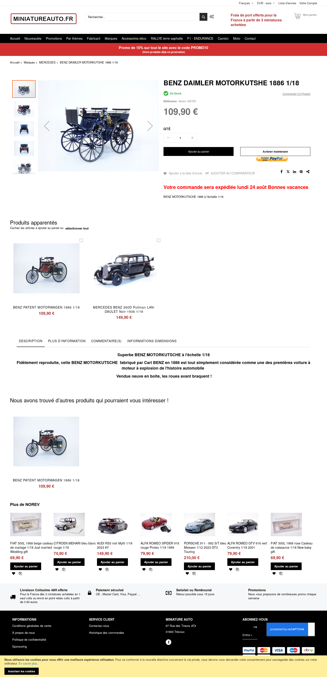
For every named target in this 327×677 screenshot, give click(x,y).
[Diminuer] (168, 137)
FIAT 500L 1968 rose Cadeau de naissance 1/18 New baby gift (292, 547)
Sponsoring (19, 646)
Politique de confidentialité (29, 640)
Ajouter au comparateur (233, 173)
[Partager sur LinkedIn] (295, 172)
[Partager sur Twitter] (288, 172)
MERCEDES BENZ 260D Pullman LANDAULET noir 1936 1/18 (124, 309)
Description (30, 341)
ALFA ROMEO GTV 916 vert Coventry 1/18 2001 (247, 545)
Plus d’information (67, 341)
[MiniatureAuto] (43, 19)
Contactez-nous (99, 626)
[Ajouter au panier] (36, 274)
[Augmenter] (192, 137)
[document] (163, 666)
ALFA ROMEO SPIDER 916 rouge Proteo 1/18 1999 (160, 545)
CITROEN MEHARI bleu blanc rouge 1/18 (75, 545)
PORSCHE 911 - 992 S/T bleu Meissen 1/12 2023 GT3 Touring (205, 547)
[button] (47, 126)
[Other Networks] (308, 172)
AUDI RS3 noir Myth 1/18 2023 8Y (114, 545)
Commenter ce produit (296, 94)
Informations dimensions (152, 341)
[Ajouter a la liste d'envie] (46, 274)
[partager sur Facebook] (281, 172)
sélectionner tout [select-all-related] (77, 228)
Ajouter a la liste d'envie (185, 173)
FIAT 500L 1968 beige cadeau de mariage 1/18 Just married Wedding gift (31, 547)
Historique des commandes (106, 633)
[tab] (31, 342)
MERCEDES (47, 62)
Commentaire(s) (106, 341)
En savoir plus (28, 663)
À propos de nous (23, 633)
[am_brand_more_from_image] (25, 511)
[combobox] (146, 17)
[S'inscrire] (255, 627)
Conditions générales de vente (31, 626)
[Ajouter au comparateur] (57, 274)
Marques (29, 62)
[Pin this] (301, 172)
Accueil (15, 62)
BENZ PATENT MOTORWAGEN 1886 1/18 (46, 307)
